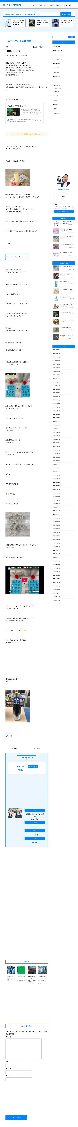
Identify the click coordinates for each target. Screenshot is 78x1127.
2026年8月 (55, 349)
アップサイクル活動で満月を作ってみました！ (66, 22)
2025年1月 (55, 417)
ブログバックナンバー (55, 5)
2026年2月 (55, 371)
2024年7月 (55, 439)
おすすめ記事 (38, 47)
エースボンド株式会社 (12, 5)
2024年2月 (55, 457)
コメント (8, 1037)
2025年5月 (55, 403)
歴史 (55, 95)
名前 (7, 1062)
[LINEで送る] (15, 51)
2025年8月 (55, 392)
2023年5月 (55, 489)
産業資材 (56, 88)
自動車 (56, 91)
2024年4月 (55, 450)
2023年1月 (55, 503)
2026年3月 (55, 367)
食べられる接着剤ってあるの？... (66, 289)
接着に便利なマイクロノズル (21, 981)
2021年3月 (55, 582)
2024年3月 (55, 453)
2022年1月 (55, 546)
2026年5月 (55, 360)
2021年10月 (55, 557)
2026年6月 (55, 357)
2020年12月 (55, 593)
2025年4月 (55, 407)
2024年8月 (55, 435)
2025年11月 (55, 382)
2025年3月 (55, 410)
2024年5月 (55, 446)
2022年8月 (55, 521)
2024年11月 (55, 425)
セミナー (56, 67)
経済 (55, 108)
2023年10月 (55, 471)
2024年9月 (55, 432)
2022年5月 (55, 532)
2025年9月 (55, 389)
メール (8, 1069)
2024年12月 (55, 421)
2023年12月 (55, 464)
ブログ (55, 72)
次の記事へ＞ (38, 748)
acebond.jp (35, 843)
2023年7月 (55, 482)
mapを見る (34, 819)
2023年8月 (55, 478)
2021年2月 (55, 586)
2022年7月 (55, 525)
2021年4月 (55, 578)
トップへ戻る (31, 5)
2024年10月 (55, 428)
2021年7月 (55, 568)
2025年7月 (55, 396)
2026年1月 (55, 374)
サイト (7, 1076)
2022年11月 (55, 510)
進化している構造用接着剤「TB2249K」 (32, 982)
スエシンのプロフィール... (65, 312)
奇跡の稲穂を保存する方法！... (66, 327)
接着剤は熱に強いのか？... (65, 297)
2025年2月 (55, 414)
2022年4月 (55, 535)
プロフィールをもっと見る (64, 211)
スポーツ (56, 63)
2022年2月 (55, 543)
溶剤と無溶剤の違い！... (65, 281)
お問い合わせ (67, 5)
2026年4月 (55, 364)
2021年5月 (55, 575)
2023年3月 (55, 496)
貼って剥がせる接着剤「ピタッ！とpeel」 (42, 982)
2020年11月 (55, 596)
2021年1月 (55, 589)
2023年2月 (55, 500)
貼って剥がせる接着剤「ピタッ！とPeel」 (11, 979)
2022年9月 (55, 518)
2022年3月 (55, 539)
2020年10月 (55, 600)
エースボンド (56, 50)
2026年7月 (55, 353)
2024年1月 (55, 460)
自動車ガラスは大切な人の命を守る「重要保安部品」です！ (42, 22)
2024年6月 (55, 442)
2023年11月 (55, 467)
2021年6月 (55, 571)
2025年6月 (55, 400)
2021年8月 (55, 564)
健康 (55, 80)
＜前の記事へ (14, 748)
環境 (55, 100)
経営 (55, 104)
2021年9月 (55, 561)
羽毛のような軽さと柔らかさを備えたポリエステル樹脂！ (18, 22)
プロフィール (42, 5)
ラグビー (56, 76)
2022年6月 (55, 528)
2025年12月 (55, 378)
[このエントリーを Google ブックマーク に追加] (19, 51)
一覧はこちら (66, 14)
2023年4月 (55, 493)
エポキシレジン (57, 54)
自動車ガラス (56, 113)
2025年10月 (55, 385)
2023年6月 (55, 485)
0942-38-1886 (20, 768)
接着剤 (55, 85)
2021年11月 (55, 553)
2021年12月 (55, 550)
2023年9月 (55, 475)
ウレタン (56, 46)
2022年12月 (55, 507)
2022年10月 (55, 514)
